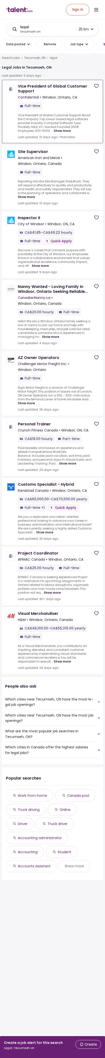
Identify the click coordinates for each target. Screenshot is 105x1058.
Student (64, 852)
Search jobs (11, 57)
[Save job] (96, 86)
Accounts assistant (34, 866)
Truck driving (29, 809)
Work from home (32, 795)
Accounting (28, 852)
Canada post (78, 795)
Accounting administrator (40, 837)
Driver (23, 823)
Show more (62, 131)
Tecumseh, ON (34, 57)
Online (65, 809)
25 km (84, 29)
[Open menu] (96, 10)
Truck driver (58, 823)
